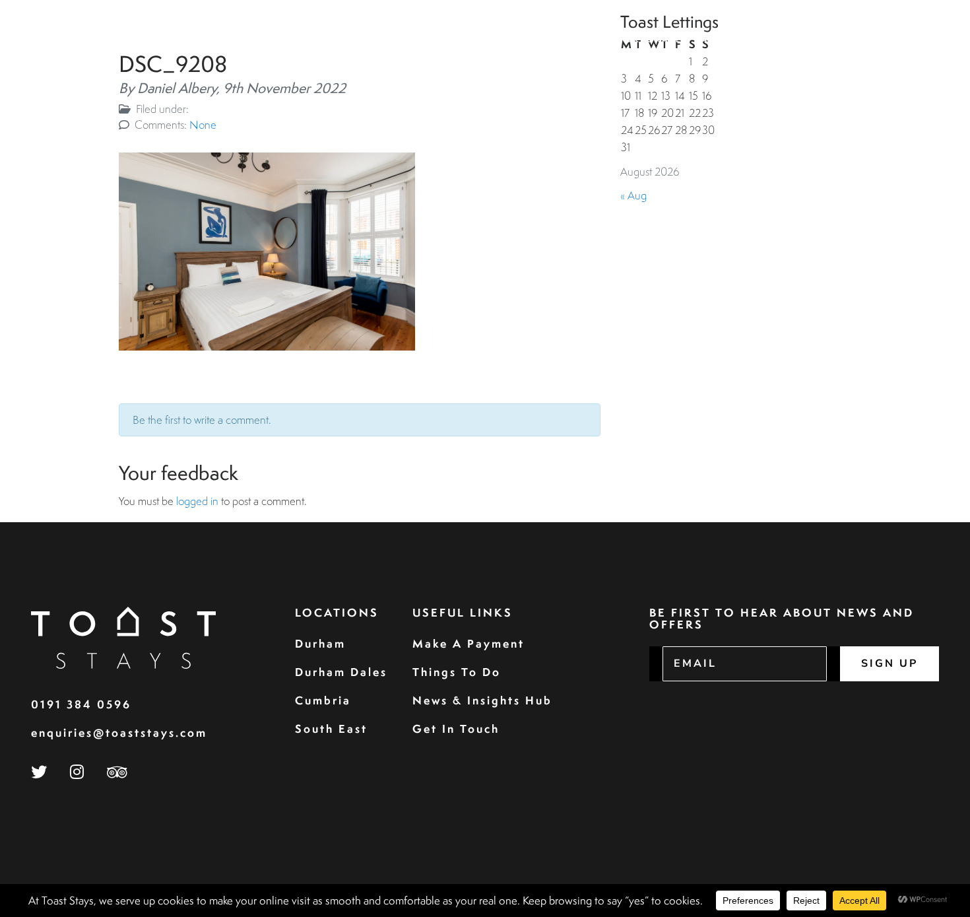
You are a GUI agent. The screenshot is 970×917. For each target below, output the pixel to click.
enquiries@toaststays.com (119, 732)
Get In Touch (456, 728)
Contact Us (895, 39)
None (202, 124)
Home (453, 39)
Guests (582, 39)
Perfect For (804, 39)
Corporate (649, 39)
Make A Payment (468, 643)
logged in (197, 500)
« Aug (633, 195)
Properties (515, 39)
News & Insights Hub (482, 700)
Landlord (725, 39)
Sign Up (889, 663)
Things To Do (456, 671)
